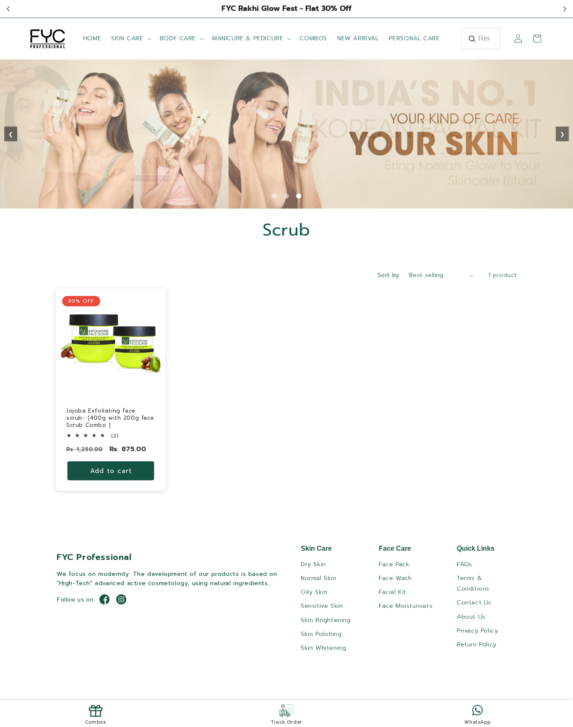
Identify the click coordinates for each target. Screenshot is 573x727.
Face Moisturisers (405, 605)
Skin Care (316, 548)
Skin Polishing (321, 634)
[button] (130, 38)
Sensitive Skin (322, 605)
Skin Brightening (326, 620)
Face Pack (394, 564)
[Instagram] (121, 599)
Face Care (395, 548)
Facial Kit (392, 592)
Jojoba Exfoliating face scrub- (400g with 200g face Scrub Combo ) (110, 418)
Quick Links (476, 548)
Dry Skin (313, 564)
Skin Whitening (323, 647)
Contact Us (474, 602)
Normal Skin (318, 578)
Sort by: (389, 275)
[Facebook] (104, 599)
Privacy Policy (477, 630)
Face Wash (395, 578)
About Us (471, 616)
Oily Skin (314, 592)
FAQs (464, 564)
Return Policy (477, 644)
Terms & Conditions (473, 583)
